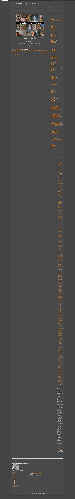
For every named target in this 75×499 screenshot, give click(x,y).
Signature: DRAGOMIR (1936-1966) (60, 369)
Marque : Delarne (53, 64)
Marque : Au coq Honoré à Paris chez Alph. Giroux (56, 60)
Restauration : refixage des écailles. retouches (60, 273)
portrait (51, 92)
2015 (13, 481)
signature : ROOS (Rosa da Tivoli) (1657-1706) (60, 361)
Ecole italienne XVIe (53, 42)
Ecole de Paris (15, 50)
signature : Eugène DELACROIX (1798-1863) (60, 309)
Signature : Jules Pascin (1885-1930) (55, 126)
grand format (59, 201)
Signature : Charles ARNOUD (60, 291)
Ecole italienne (52, 41)
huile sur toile (59, 203)
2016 (13, 482)
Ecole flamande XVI (60, 177)
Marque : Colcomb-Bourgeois (54, 62)
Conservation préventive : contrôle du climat (56, 20)
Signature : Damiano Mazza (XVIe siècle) (55, 107)
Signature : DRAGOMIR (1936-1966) (55, 108)
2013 (13, 479)
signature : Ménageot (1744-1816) (55, 131)
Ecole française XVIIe (25, 50)
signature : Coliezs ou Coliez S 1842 (55, 106)
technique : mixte (53, 147)
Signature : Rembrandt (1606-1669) (60, 358)
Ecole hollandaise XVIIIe (53, 40)
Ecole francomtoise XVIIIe (54, 37)
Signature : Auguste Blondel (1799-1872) (60, 287)
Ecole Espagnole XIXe (53, 28)
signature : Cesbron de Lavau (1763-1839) (60, 290)
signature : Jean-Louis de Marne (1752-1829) (56, 122)
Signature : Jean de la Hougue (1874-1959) (56, 121)
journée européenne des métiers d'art (60, 216)
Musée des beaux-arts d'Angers (54, 79)
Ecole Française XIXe (20, 50)
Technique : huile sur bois (54, 144)
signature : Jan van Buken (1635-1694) (60, 325)
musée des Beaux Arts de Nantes (54, 78)
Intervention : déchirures (53, 50)
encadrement (52, 43)
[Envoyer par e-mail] (24, 49)
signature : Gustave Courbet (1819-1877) (55, 117)
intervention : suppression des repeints (60, 214)
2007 (13, 473)
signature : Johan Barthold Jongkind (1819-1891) (56, 124)
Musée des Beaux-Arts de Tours (37, 50)
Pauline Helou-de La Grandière (38, 473)
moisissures (52, 70)
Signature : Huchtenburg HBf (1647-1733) (60, 323)
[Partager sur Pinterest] (27, 49)
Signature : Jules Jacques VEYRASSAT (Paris (56, 125)
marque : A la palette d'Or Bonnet (54, 59)
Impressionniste (52, 47)
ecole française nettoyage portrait (60, 180)
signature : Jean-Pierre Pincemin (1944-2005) (56, 123)
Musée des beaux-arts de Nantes (60, 251)
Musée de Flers (52, 75)
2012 (13, 478)
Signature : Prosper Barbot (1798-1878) (55, 134)
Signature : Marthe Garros (54, 130)
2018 (13, 484)
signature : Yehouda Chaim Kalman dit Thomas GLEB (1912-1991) (60, 367)
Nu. (58, 265)
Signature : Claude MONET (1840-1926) (55, 105)
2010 (13, 476)
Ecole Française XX (53, 36)
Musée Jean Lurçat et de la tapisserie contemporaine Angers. (55, 84)
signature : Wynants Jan (53, 138)
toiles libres (52, 148)
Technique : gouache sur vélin (54, 143)
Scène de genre (52, 100)
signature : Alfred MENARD (60, 286)
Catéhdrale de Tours (60, 157)
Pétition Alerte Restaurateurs (54, 91)
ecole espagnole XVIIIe (53, 29)
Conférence (52, 19)
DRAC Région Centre (53, 25)
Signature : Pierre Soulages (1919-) (55, 133)
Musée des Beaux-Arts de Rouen (60, 253)
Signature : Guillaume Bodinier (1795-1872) (56, 116)
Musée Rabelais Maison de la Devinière (60, 261)
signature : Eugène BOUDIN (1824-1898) (60, 306)
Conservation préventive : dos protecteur (55, 21)
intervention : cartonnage (53, 49)
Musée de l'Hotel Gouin (53, 77)
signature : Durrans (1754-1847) (60, 303)
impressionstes (52, 48)
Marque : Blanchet (53, 61)
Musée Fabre (59, 255)
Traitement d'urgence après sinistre (60, 382)
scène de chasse (53, 99)
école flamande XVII (60, 178)
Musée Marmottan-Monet (53, 85)
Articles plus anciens (44, 53)
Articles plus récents (14, 53)
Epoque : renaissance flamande (54, 44)
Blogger (45, 493)
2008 (13, 474)
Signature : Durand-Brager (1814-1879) (55, 109)
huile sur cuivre (59, 202)
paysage (52, 90)
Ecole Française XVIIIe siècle (30, 50)
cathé (51, 17)
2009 (13, 475)
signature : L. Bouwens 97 (59, 342)
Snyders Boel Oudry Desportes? (60, 371)
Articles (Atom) (17, 54)
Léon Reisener (52, 55)
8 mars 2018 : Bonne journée (18, 13)
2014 (13, 480)
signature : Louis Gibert (53, 129)
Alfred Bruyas (52, 13)
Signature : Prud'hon (60, 356)
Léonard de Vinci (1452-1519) (54, 56)
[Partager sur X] (25, 49)
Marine (51, 58)
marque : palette (52, 69)
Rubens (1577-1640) (60, 276)
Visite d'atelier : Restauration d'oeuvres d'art (27, 3)
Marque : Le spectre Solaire (54, 65)
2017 (13, 483)
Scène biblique (52, 97)
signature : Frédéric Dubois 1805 (54, 114)
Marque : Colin (52, 63)
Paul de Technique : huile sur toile (55, 89)
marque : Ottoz (52, 68)
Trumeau (59, 384)
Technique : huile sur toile (54, 146)
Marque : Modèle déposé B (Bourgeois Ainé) (56, 67)
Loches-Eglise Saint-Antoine (54, 57)
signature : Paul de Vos (53, 132)
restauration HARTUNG (59, 275)
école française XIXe (53, 33)
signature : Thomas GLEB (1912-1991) (55, 137)
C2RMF (59, 156)
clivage (51, 18)
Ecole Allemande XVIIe (53, 26)
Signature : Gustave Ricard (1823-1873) (60, 321)
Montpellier (52, 71)
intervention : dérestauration (54, 51)
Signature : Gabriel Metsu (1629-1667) (55, 115)
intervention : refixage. (59, 212)
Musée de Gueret (53, 76)
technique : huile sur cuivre (54, 145)
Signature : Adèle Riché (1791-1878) (55, 101)
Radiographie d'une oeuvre (54, 93)
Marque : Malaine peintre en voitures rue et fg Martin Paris (60, 232)
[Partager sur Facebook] (26, 49)
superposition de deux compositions (60, 372)
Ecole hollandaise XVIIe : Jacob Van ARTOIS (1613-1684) (60, 193)
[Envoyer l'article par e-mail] (22, 49)
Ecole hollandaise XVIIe (53, 38)
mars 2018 (14, 485)
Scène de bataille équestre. (54, 98)
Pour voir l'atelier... (15, 461)
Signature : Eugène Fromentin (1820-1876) (56, 113)
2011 (13, 477)
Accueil (30, 53)
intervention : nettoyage (59, 211)
